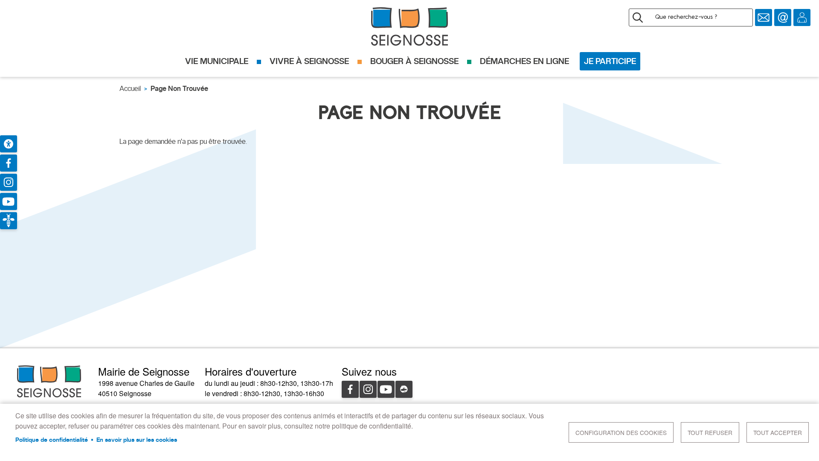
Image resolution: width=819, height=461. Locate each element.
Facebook (350, 389)
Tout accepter (777, 432)
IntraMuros (403, 389)
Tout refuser (710, 432)
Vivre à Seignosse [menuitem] (309, 61)
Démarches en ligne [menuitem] (524, 61)
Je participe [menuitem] (610, 61)
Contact (782, 17)
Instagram (368, 389)
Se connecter (801, 17)
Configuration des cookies (621, 432)
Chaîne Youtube (8, 201)
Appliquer (637, 17)
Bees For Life (8, 220)
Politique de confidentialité (51, 439)
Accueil (130, 89)
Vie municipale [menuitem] (216, 61)
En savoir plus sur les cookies (136, 439)
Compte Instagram (8, 182)
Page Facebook (8, 163)
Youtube (386, 389)
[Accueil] (409, 26)
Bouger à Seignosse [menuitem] (414, 61)
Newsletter (763, 17)
